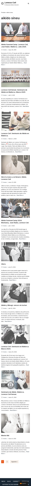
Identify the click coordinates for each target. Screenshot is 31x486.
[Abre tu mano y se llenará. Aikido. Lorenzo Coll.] (15, 164)
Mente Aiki (5, 435)
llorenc (5, 49)
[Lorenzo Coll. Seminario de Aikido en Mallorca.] (15, 121)
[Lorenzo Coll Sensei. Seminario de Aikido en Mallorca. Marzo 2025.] (15, 77)
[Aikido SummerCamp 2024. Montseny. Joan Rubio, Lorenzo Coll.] (15, 208)
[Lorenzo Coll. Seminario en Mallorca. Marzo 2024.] (15, 334)
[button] (28, 3)
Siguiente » (14, 461)
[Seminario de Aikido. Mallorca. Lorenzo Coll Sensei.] (15, 379)
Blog (9, 481)
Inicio (3, 481)
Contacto (16, 481)
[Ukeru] (15, 251)
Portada (3, 12)
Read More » (18, 152)
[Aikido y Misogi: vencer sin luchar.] (15, 293)
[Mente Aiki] (15, 423)
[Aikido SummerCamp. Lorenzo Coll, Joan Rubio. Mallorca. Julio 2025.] (15, 32)
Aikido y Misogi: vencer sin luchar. (14, 305)
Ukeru (3, 264)
